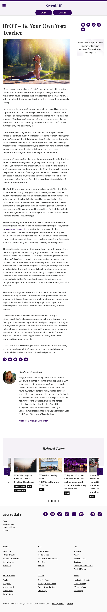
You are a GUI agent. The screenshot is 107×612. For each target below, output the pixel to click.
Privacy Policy (58, 603)
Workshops (78, 591)
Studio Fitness (8, 562)
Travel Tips (42, 591)
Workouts (7, 565)
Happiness (7, 583)
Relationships (79, 562)
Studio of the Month (82, 580)
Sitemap (70, 603)
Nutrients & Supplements (48, 558)
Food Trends (43, 551)
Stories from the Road (47, 587)
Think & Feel (9, 575)
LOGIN (62, 12)
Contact (6, 530)
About (5, 521)
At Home (77, 551)
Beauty (76, 555)
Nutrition (41, 562)
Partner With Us (9, 527)
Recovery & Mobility (11, 558)
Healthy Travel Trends (47, 583)
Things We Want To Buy (83, 565)
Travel (41, 575)
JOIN (43, 12)
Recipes (41, 565)
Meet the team (8, 524)
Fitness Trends (20, 486)
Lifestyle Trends (80, 558)
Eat (39, 546)
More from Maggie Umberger (33, 420)
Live (75, 546)
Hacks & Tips (43, 555)
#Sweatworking (80, 583)
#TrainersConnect (81, 587)
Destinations (43, 580)
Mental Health (8, 587)
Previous (7, 471)
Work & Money (80, 569)
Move (29, 486)
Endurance (7, 551)
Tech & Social (8, 594)
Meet (76, 575)
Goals (5, 580)
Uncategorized (20, 490)
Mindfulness (8, 591)
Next (100, 471)
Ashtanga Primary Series (18, 229)
